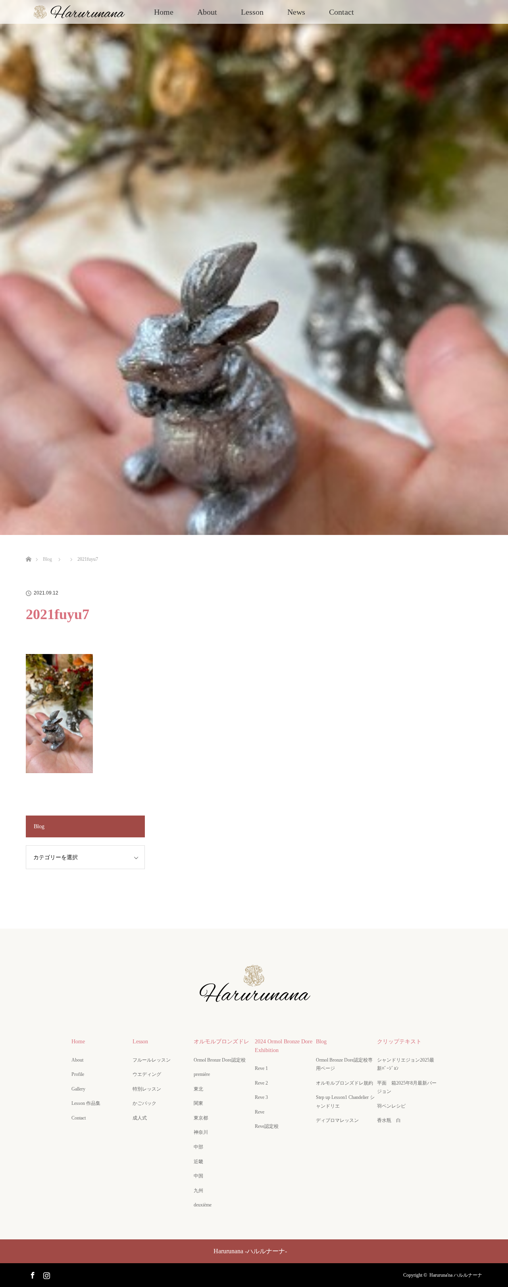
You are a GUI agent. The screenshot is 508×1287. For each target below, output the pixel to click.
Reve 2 (261, 1083)
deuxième (205, 1205)
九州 (198, 1190)
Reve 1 (261, 1068)
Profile (77, 1074)
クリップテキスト (399, 1042)
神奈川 (201, 1132)
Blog (321, 1042)
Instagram (46, 1274)
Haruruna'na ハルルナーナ (455, 1275)
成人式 (140, 1118)
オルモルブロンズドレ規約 (344, 1083)
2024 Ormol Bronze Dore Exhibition (283, 1046)
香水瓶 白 (389, 1120)
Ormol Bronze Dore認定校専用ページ (344, 1064)
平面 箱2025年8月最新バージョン (407, 1087)
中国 (198, 1176)
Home (163, 12)
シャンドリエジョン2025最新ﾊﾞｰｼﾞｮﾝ (405, 1064)
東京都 (201, 1118)
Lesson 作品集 (85, 1103)
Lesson (252, 12)
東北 (198, 1089)
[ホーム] (28, 550)
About (207, 12)
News (296, 12)
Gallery (78, 1089)
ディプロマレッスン (337, 1120)
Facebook (32, 1274)
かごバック (144, 1103)
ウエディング (147, 1074)
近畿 (198, 1161)
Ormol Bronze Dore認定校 (220, 1060)
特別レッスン (147, 1089)
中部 (198, 1147)
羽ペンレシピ (391, 1106)
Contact (341, 12)
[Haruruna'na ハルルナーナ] (254, 1004)
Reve (259, 1112)
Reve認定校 (267, 1126)
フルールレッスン (152, 1060)
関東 (198, 1103)
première (204, 1074)
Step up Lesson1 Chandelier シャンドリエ (345, 1102)
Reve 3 (261, 1097)
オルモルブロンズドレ (221, 1042)
